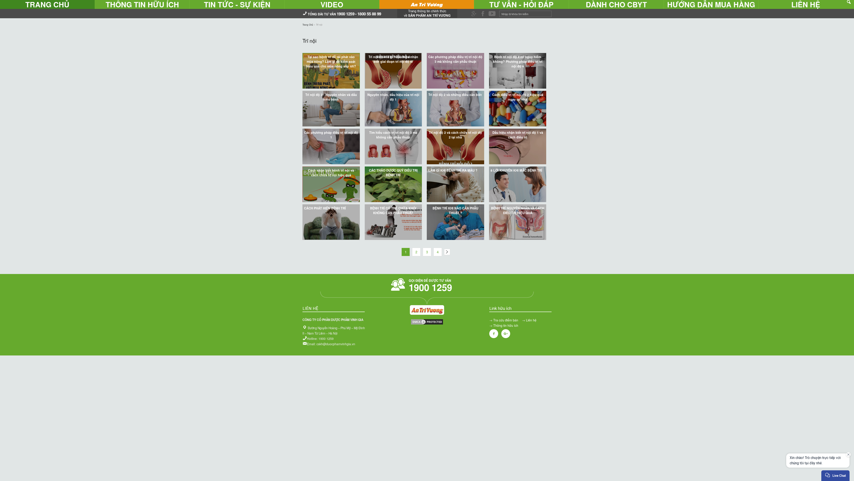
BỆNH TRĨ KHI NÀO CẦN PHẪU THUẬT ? (455, 210)
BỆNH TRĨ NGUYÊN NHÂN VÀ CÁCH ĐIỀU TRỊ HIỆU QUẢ (517, 210)
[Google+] (505, 333)
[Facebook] (493, 333)
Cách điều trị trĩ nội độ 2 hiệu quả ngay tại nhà (517, 96)
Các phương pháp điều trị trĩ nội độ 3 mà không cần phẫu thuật (455, 59)
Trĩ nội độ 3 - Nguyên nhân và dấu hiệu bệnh (331, 96)
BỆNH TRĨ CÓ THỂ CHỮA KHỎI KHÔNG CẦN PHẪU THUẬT (393, 210)
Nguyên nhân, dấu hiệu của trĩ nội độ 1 (393, 96)
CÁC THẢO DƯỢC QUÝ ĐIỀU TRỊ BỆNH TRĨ (393, 172)
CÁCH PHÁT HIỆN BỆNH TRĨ (325, 208)
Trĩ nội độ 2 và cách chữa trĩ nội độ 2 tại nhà (455, 134)
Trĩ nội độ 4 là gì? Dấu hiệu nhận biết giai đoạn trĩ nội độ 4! (393, 59)
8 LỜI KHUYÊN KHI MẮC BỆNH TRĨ (516, 170)
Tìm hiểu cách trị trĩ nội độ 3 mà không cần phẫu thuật (393, 134)
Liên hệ (531, 320)
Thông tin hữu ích (505, 325)
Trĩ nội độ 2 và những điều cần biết (455, 94)
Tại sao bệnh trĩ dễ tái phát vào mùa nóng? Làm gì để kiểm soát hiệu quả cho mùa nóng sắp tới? (331, 61)
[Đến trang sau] (447, 252)
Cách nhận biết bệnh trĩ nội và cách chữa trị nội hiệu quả (331, 172)
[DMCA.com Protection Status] (427, 324)
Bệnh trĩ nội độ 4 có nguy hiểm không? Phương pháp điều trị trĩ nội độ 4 (517, 61)
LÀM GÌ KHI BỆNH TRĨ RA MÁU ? (452, 170)
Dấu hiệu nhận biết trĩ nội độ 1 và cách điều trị (517, 134)
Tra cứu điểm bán (505, 320)
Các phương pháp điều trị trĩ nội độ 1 (331, 134)
